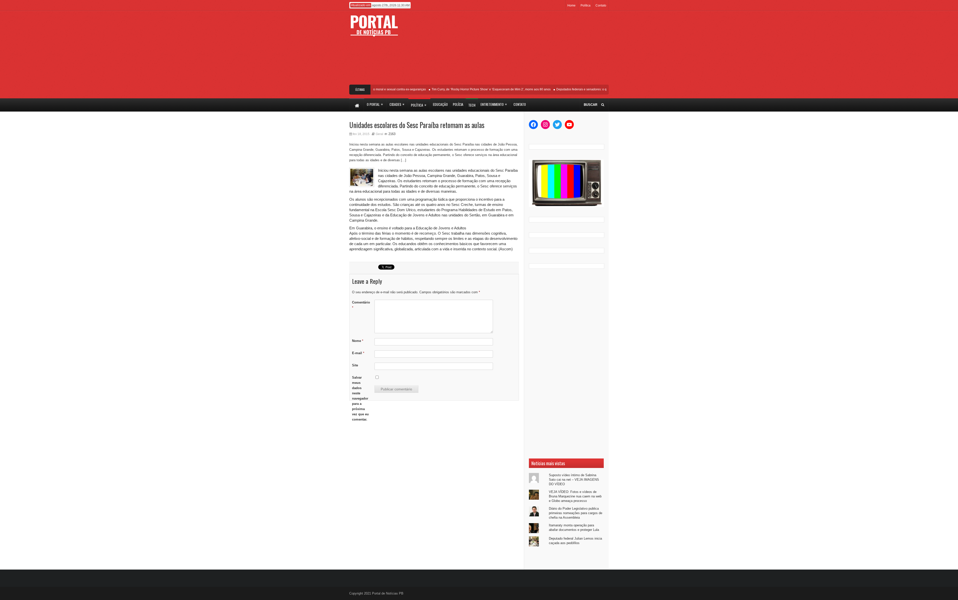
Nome (357, 341)
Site (355, 365)
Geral (379, 134)
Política (586, 5)
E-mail (358, 353)
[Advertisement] (516, 50)
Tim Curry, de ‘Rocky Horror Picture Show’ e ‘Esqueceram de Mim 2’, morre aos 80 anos (481, 89)
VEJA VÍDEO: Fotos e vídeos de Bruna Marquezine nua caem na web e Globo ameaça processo (575, 496)
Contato (601, 5)
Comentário (361, 304)
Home (571, 5)
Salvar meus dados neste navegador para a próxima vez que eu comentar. (360, 398)
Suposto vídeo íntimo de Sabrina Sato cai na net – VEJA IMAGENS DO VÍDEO (574, 479)
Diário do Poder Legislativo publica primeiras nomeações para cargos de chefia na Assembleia (575, 513)
